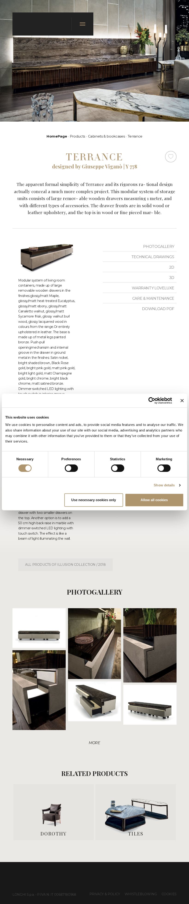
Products (77, 136)
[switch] (71, 468)
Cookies (169, 894)
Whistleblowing (141, 894)
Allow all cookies (154, 500)
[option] (53, 812)
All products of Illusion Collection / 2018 (65, 565)
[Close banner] (182, 400)
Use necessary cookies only (93, 500)
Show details (164, 485)
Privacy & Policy (104, 894)
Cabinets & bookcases (106, 136)
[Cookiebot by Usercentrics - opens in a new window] (152, 400)
